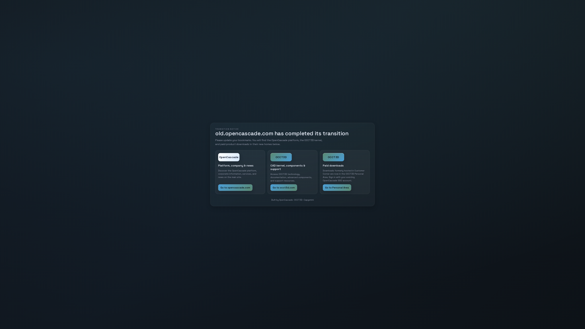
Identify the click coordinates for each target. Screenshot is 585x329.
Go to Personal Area (337, 187)
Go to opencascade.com (235, 187)
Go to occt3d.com (284, 187)
